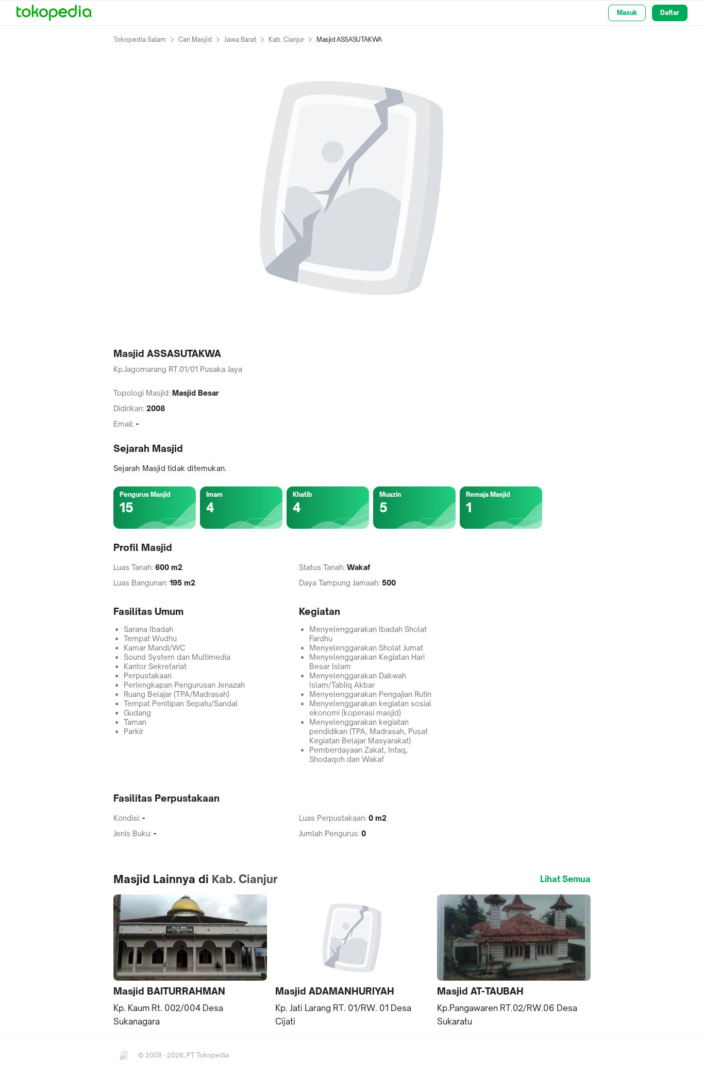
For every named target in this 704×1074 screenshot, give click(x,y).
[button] (190, 961)
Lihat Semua (565, 879)
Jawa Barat (240, 39)
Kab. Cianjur (286, 39)
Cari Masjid (195, 39)
